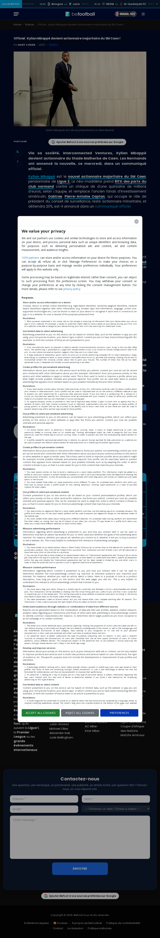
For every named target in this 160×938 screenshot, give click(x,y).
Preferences (119, 713)
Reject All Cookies (80, 713)
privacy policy (71, 289)
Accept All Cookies (41, 713)
